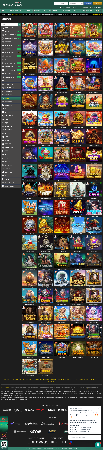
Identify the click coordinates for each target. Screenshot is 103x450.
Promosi (89, 11)
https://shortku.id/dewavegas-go (80, 427)
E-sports (47, 11)
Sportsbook (38, 11)
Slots (22, 11)
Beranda (5, 11)
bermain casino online (91, 389)
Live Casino (14, 11)
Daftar (97, 3)
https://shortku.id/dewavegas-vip (80, 429)
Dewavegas (5, 387)
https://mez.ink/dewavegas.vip (79, 431)
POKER (74, 11)
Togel (55, 11)
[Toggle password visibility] (82, 3)
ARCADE (29, 11)
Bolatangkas (65, 11)
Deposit (82, 11)
